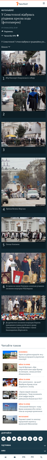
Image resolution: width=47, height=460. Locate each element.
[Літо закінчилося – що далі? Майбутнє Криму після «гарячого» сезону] (10, 382)
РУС (32, 457)
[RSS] (30, 439)
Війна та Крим (24, 365)
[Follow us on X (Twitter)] (9, 439)
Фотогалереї (7, 11)
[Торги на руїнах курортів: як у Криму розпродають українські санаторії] (10, 355)
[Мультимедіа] (14, 457)
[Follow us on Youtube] (14, 439)
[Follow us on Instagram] (24, 439)
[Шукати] (41, 457)
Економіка (23, 352)
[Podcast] (35, 439)
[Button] (7, 32)
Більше (4, 47)
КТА (23, 457)
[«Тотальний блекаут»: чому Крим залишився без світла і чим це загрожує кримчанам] (10, 407)
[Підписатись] (40, 439)
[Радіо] (5, 457)
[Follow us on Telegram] (19, 439)
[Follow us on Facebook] (3, 439)
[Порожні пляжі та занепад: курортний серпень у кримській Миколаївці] (10, 419)
